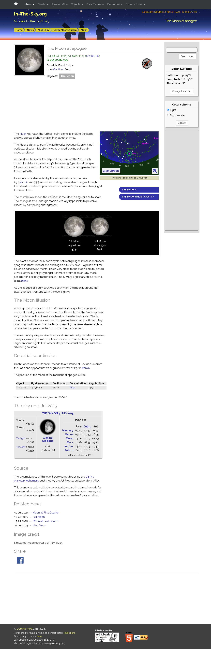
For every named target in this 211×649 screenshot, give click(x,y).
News (30, 30)
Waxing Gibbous (47, 439)
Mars (70, 442)
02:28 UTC (92, 56)
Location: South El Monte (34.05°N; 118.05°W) (169, 11)
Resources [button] (114, 4)
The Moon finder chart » (138, 196)
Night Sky (43, 30)
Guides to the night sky (31, 21)
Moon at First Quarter (46, 512)
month (24, 280)
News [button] (28, 4)
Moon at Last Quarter (46, 521)
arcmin (24, 182)
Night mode (176, 115)
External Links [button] (134, 4)
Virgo (72, 387)
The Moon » (129, 189)
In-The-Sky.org (30, 14)
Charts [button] (42, 4)
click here (70, 633)
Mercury (67, 430)
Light (172, 110)
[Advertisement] (87, 104)
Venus (69, 434)
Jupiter (68, 446)
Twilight (20, 438)
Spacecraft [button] (58, 4)
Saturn (68, 450)
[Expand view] (155, 171)
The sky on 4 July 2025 (58, 413)
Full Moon (39, 516)
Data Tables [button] (94, 4)
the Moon (59, 69)
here (39, 636)
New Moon (39, 525)
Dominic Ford (24, 628)
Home (19, 30)
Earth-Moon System (65, 30)
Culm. (87, 426)
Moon (84, 30)
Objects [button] (76, 4)
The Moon (67, 76)
